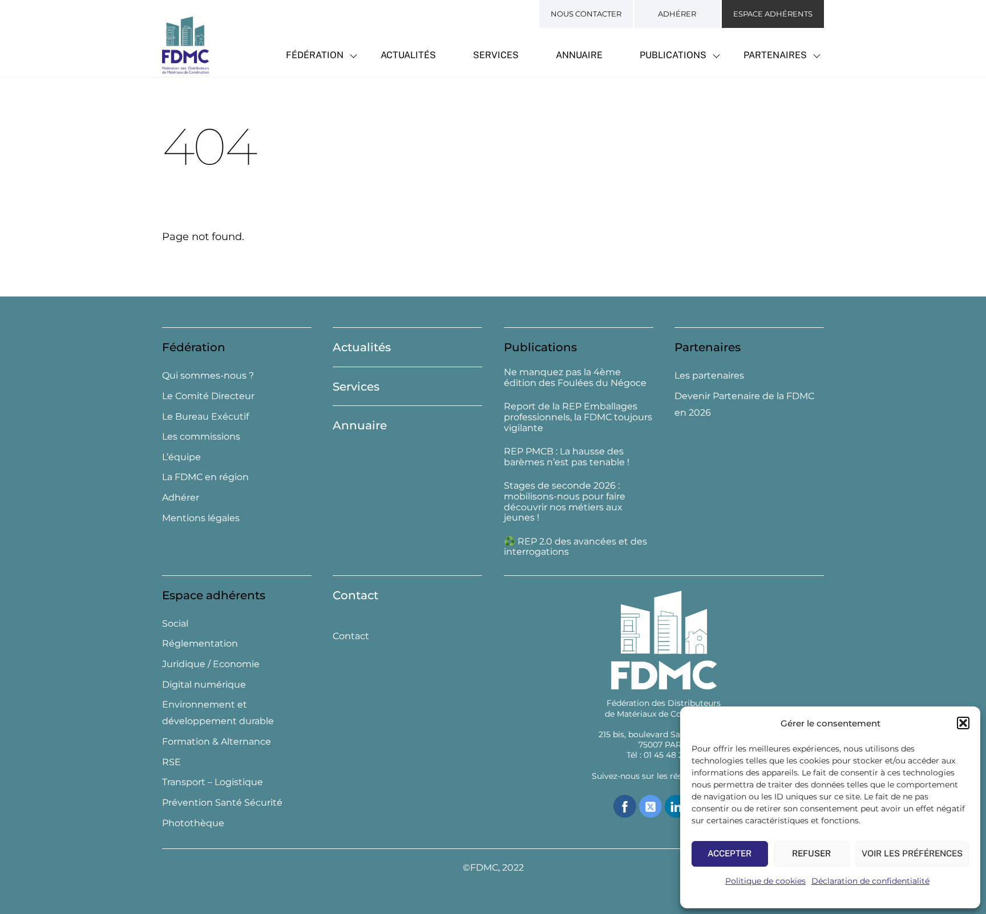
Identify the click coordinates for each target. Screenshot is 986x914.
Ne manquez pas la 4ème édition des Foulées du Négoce (575, 377)
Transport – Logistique (212, 782)
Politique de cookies (765, 881)
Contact (355, 595)
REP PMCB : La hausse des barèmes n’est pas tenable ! (566, 457)
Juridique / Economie (211, 664)
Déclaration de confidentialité (870, 881)
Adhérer (677, 13)
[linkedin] (676, 805)
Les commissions (201, 436)
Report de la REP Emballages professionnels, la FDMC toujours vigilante (578, 417)
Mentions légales (201, 518)
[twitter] (650, 805)
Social (175, 623)
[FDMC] (185, 67)
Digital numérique (204, 684)
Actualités (408, 55)
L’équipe (181, 457)
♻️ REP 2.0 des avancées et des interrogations (575, 547)
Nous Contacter (586, 13)
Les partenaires (709, 375)
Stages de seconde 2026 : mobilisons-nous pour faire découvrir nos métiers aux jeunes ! (564, 502)
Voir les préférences (912, 853)
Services (496, 55)
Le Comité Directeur (208, 396)
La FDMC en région (205, 477)
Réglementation (200, 643)
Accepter (729, 853)
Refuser (811, 853)
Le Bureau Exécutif (205, 416)
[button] (963, 723)
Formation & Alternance (216, 741)
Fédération (315, 55)
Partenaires (775, 55)
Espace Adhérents (773, 13)
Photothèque (193, 823)
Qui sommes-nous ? (208, 375)
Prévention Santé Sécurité (222, 802)
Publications (673, 55)
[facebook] (624, 805)
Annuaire (579, 55)
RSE (171, 762)
